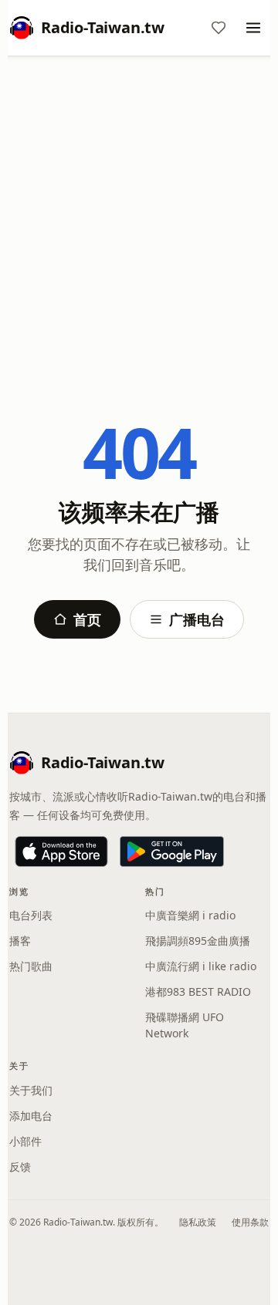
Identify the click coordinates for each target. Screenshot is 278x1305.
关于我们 (31, 1090)
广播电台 (197, 619)
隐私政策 (197, 1222)
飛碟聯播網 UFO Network (184, 1025)
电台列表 (31, 915)
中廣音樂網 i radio (190, 915)
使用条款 (250, 1222)
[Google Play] (172, 851)
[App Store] (61, 851)
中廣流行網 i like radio (200, 966)
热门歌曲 (31, 966)
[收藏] (218, 28)
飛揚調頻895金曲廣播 (197, 940)
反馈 (20, 1166)
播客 (20, 940)
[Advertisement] (139, 213)
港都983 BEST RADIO (198, 991)
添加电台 (31, 1115)
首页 (87, 619)
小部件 (25, 1141)
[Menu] (253, 27)
